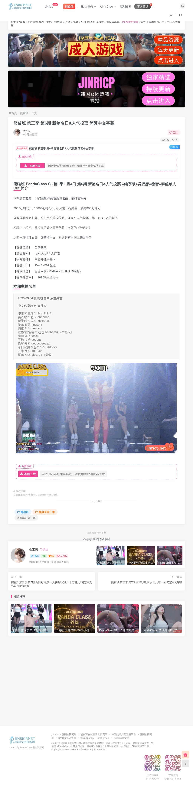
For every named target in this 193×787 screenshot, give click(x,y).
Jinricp (51, 5)
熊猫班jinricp (87, 738)
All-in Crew (106, 6)
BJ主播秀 (87, 6)
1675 (36, 555)
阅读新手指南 (130, 21)
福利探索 (125, 6)
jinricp (54, 734)
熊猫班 (24, 113)
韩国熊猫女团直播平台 (123, 734)
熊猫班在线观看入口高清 (93, 734)
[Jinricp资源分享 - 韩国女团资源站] (22, 740)
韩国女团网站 (69, 734)
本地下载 (35, 165)
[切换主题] (185, 763)
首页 (14, 113)
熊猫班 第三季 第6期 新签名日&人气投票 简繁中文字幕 (63, 123)
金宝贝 (26, 130)
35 (52, 555)
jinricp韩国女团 (121, 738)
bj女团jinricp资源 (67, 738)
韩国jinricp (103, 738)
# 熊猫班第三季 (26, 518)
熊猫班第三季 (47, 512)
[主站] (185, 754)
